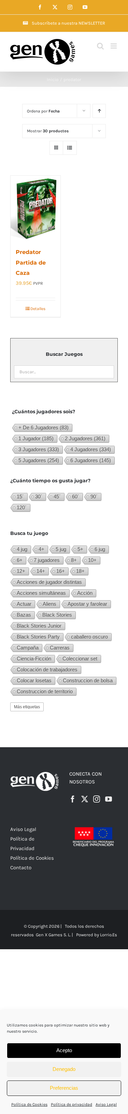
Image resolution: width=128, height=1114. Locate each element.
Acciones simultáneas (41, 593)
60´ (75, 496)
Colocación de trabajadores (47, 669)
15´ (20, 496)
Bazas (24, 615)
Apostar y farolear (87, 604)
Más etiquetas (27, 706)
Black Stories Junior (39, 626)
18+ (80, 571)
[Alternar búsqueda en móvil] (100, 46)
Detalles (37, 308)
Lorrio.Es (108, 934)
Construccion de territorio (45, 691)
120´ (22, 507)
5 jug (61, 549)
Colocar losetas (34, 680)
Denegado (64, 1069)
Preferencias (64, 1088)
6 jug (100, 549)
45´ (57, 496)
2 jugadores (85, 438)
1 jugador (36, 438)
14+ (41, 571)
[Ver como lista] (69, 148)
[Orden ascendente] (99, 111)
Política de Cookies (29, 1104)
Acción (85, 593)
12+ (21, 571)
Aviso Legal (106, 1104)
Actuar (24, 604)
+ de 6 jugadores (43, 427)
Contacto (20, 867)
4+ (41, 549)
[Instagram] (96, 799)
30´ (38, 496)
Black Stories (57, 615)
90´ (94, 496)
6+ (20, 560)
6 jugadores (90, 460)
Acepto (64, 1050)
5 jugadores (38, 460)
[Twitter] (84, 799)
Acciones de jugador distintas (49, 582)
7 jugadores (47, 560)
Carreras (60, 647)
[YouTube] (108, 799)
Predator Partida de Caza (31, 262)
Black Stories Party (38, 637)
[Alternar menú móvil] (114, 46)
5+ (80, 549)
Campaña (28, 647)
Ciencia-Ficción (34, 658)
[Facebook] (72, 799)
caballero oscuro (89, 637)
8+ (74, 560)
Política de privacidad (71, 1104)
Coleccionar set (79, 658)
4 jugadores (90, 449)
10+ (92, 560)
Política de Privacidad (22, 843)
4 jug (22, 549)
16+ (60, 571)
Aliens (49, 604)
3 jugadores (38, 449)
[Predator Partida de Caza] (35, 208)
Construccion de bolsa (88, 680)
